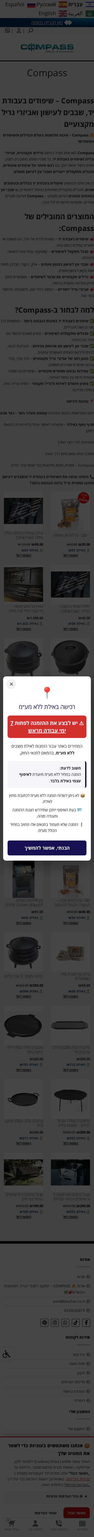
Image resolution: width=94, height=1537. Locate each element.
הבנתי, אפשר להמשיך (47, 848)
